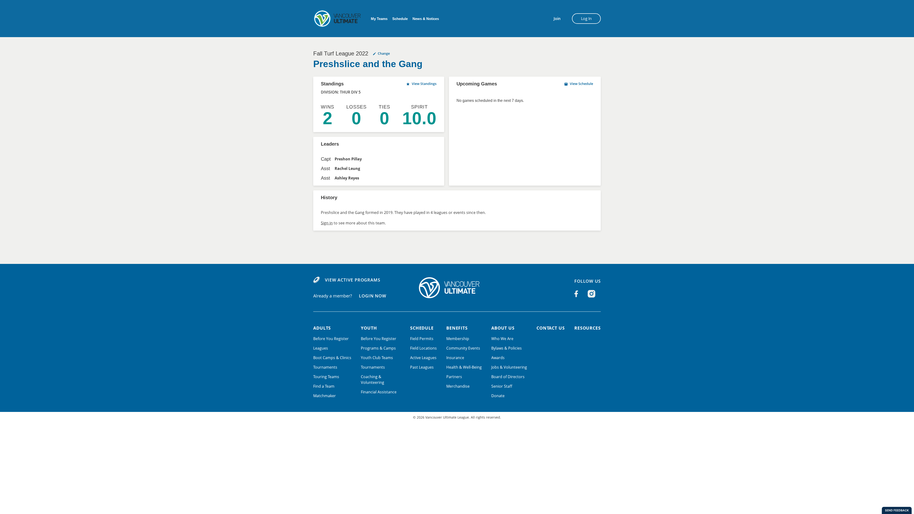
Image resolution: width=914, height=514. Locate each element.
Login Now (372, 296)
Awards (498, 357)
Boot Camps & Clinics (332, 357)
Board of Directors (508, 376)
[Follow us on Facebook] (576, 294)
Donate (498, 395)
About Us (503, 328)
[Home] (457, 287)
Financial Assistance (379, 392)
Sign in (327, 223)
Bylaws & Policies (506, 348)
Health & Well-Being (464, 367)
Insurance (455, 357)
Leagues (320, 348)
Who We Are (502, 338)
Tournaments (325, 367)
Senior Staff (501, 386)
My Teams (379, 18)
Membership (457, 338)
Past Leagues (422, 367)
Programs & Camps (378, 348)
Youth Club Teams (377, 357)
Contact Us (550, 328)
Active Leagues (423, 357)
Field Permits (421, 338)
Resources (587, 328)
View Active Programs (352, 280)
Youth (369, 328)
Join (557, 18)
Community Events (463, 348)
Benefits (457, 328)
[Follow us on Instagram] (591, 294)
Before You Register (331, 338)
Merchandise (458, 386)
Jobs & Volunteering (509, 367)
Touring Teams (326, 376)
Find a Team (323, 386)
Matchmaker (324, 395)
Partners (454, 376)
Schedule (400, 18)
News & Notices (425, 18)
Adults (322, 328)
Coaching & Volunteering (372, 379)
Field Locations (423, 348)
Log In (586, 18)
